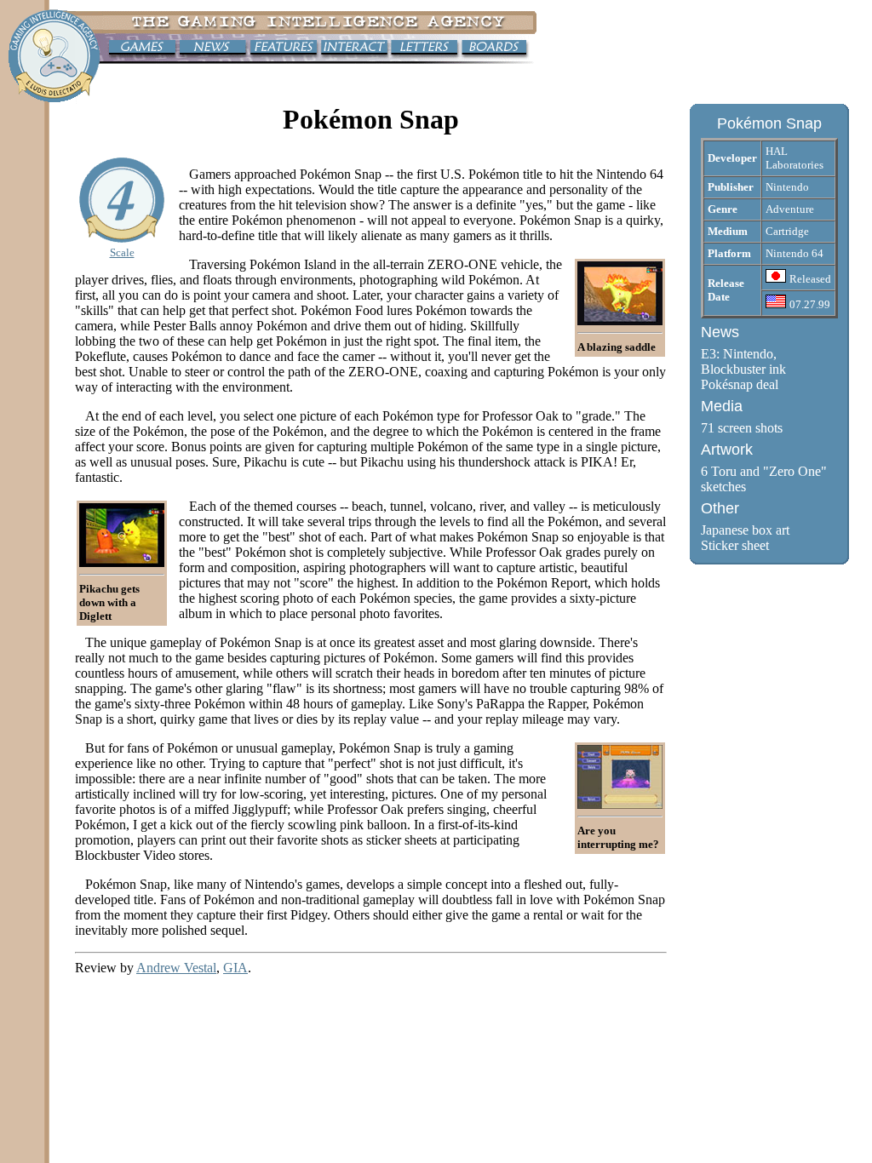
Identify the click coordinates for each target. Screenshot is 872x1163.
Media (722, 406)
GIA (235, 967)
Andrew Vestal (176, 967)
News (720, 332)
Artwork (727, 449)
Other (720, 508)
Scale (122, 252)
